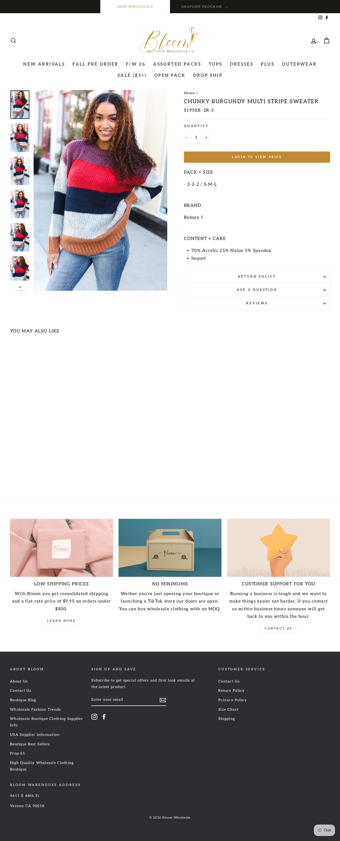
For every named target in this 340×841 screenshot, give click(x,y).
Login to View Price (257, 157)
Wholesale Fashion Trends (35, 709)
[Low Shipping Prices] (61, 548)
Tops (216, 64)
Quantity (196, 126)
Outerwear (299, 64)
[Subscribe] (163, 700)
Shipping (226, 719)
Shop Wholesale (135, 6)
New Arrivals (44, 64)
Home (189, 93)
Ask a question (257, 290)
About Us (19, 681)
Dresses (242, 64)
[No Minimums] (170, 548)
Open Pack (170, 75)
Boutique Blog (23, 700)
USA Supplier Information (35, 735)
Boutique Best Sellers (30, 744)
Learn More (61, 621)
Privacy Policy (232, 700)
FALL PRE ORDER (95, 64)
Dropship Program (204, 6)
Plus (268, 64)
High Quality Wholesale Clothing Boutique (42, 766)
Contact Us (278, 628)
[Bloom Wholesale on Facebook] (104, 716)
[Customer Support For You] (278, 548)
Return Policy (257, 277)
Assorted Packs (177, 64)
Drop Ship (208, 75)
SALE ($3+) (132, 75)
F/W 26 (136, 64)
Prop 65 (17, 753)
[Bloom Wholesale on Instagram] (94, 716)
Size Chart (228, 709)
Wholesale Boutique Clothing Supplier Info (46, 722)
